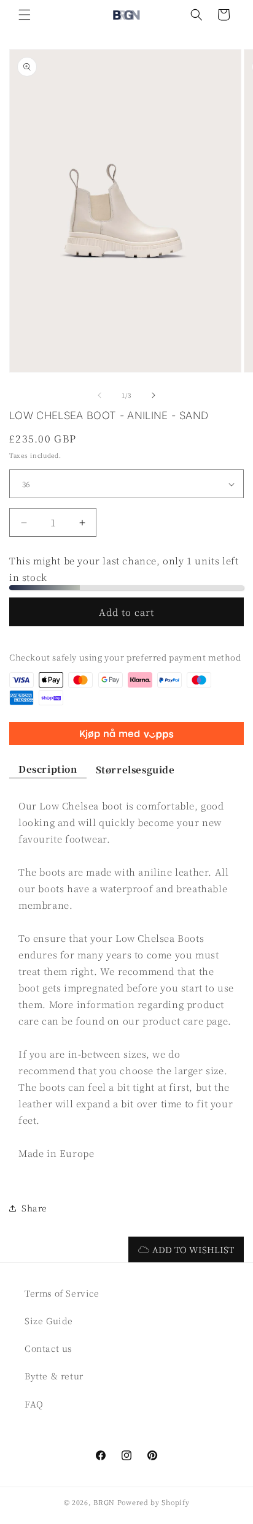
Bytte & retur (54, 1376)
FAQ (34, 1404)
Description (47, 768)
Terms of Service (62, 1293)
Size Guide (49, 1320)
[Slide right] (153, 395)
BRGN (104, 1502)
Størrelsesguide (135, 769)
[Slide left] (99, 395)
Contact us (48, 1348)
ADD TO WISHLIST (193, 1249)
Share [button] (34, 1208)
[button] (24, 14)
